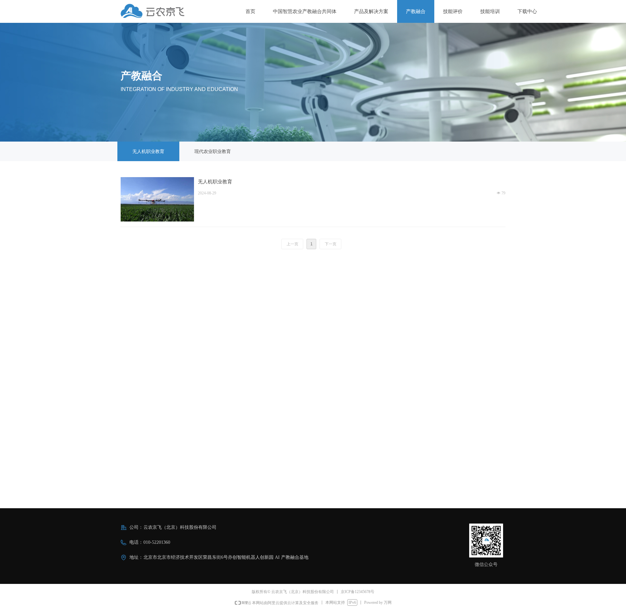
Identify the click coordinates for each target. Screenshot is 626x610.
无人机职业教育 (215, 181)
